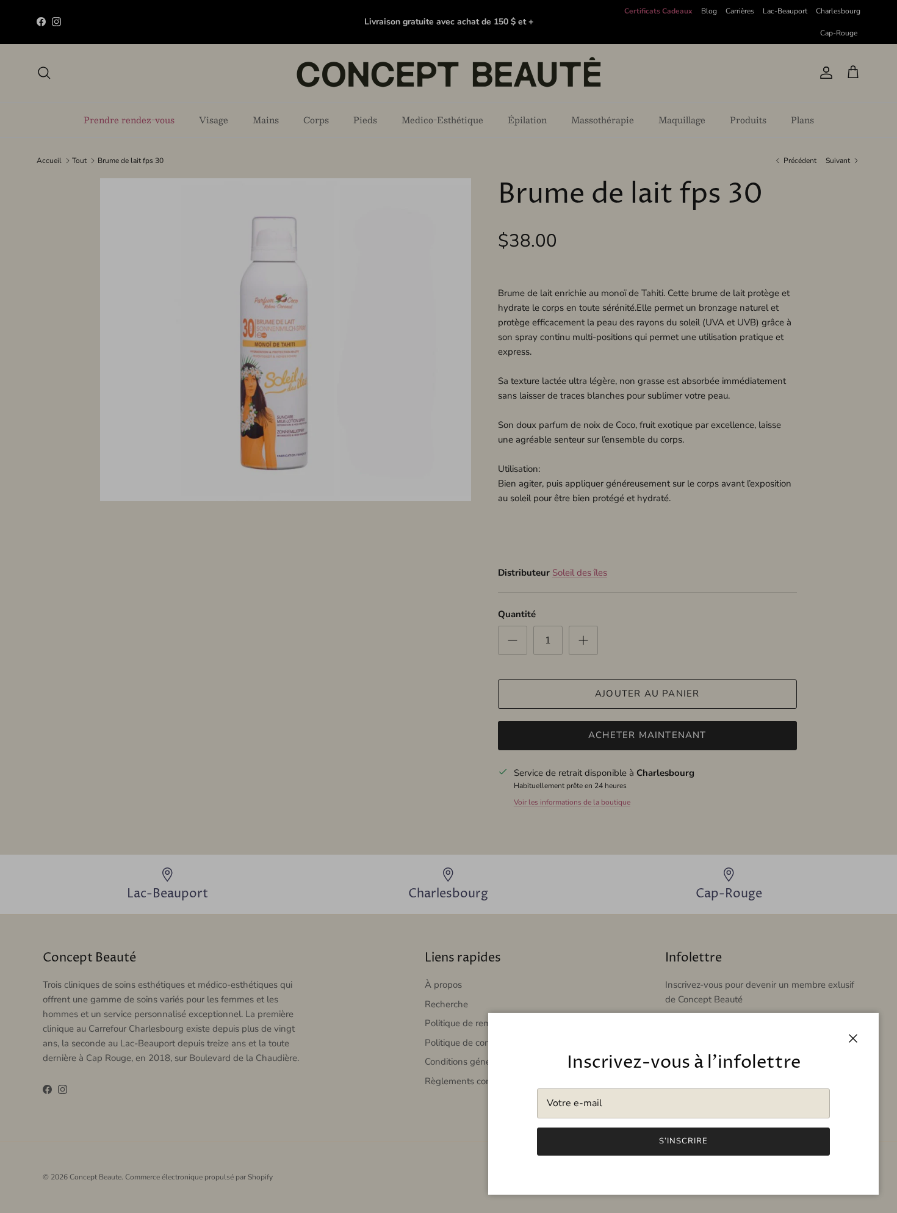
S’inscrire (683, 1140)
